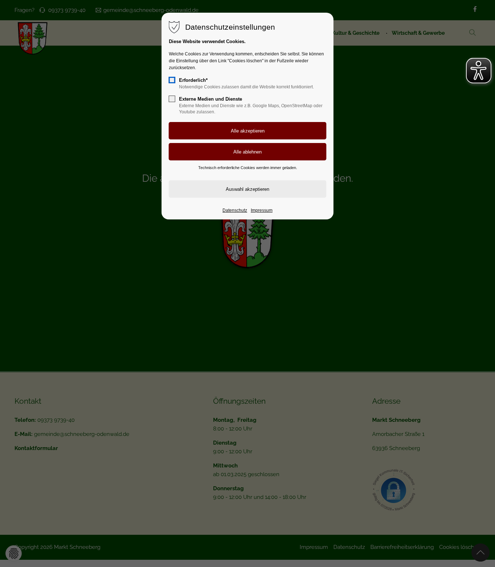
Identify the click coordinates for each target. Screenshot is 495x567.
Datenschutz (234, 210)
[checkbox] (172, 80)
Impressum (262, 210)
